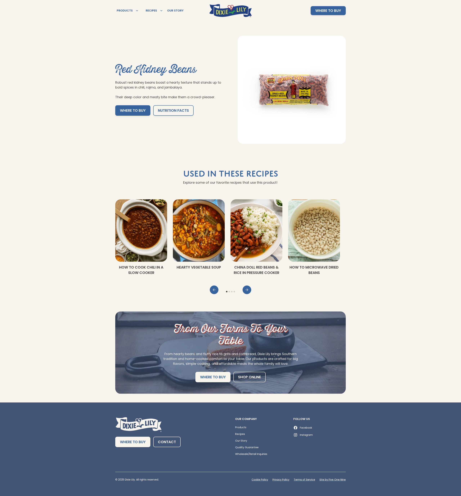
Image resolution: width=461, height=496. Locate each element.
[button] (126, 11)
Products (240, 427)
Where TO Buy (328, 10)
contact (167, 441)
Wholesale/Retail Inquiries (251, 454)
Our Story (175, 10)
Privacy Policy (280, 479)
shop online (249, 377)
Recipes (240, 434)
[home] (230, 11)
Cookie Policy (260, 479)
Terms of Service (304, 479)
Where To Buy (133, 110)
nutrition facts (173, 110)
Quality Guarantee (247, 447)
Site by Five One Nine (332, 479)
